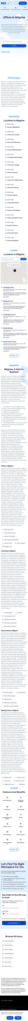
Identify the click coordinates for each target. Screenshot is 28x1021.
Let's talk (14, 45)
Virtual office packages (8, 696)
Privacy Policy (23, 918)
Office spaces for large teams (10, 540)
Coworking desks (7, 612)
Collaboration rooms (8, 784)
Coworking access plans (9, 619)
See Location (6, 297)
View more (14, 355)
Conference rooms (18, 781)
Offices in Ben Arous (8, 941)
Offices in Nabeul (7, 958)
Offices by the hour (7, 529)
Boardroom (21, 784)
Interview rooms (20, 777)
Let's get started (14, 923)
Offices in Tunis (6, 966)
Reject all (10, 1017)
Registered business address (10, 706)
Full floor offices (7, 543)
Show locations (7, 1000)
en (9, 3)
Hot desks (18, 612)
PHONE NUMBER (5, 911)
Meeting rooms (7, 546)
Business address (7, 692)
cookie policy (19, 1013)
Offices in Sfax (6, 962)
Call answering (20, 692)
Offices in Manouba (7, 954)
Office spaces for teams (9, 533)
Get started (22, 3)
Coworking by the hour (8, 616)
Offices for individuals (8, 536)
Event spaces (6, 781)
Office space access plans (9, 623)
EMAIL (3, 905)
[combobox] (5, 913)
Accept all (18, 1018)
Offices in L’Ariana (7, 949)
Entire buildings (20, 543)
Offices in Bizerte (7, 945)
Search (23, 259)
